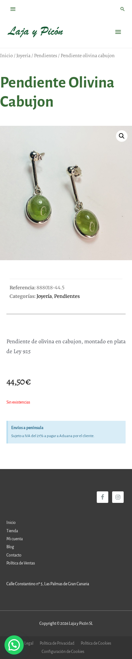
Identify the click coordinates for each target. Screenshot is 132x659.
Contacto (13, 555)
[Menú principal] (118, 32)
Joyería (23, 55)
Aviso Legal (23, 643)
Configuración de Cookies (63, 651)
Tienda (12, 531)
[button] (122, 136)
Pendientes (45, 55)
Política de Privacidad (57, 643)
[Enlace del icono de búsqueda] (123, 9)
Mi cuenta (14, 539)
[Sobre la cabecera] (13, 9)
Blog (10, 547)
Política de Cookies (96, 643)
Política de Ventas (20, 563)
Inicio (6, 55)
